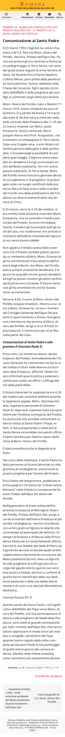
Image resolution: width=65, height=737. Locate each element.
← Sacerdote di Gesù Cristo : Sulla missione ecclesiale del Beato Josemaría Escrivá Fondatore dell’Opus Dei (18, 698)
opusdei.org (21, 722)
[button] (6, 15)
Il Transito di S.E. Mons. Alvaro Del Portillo (29, 32)
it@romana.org (16, 727)
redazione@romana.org (29, 725)
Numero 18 (10, 27)
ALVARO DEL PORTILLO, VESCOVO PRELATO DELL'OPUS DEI (30, 28)
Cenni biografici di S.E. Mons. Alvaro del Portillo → (46, 698)
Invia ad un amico (50, 676)
